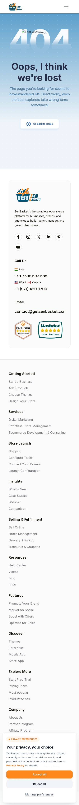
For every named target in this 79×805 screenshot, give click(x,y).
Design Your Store (22, 401)
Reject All (39, 784)
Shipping (15, 451)
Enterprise (16, 648)
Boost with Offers (21, 616)
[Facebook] (18, 236)
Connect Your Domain (25, 464)
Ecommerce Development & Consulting (37, 432)
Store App (16, 661)
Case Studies (18, 496)
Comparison (17, 509)
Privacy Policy (15, 765)
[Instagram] (28, 236)
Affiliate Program (21, 730)
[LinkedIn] (48, 236)
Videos (13, 572)
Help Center (17, 565)
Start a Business (20, 382)
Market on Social (21, 610)
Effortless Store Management (30, 426)
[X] (38, 236)
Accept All (39, 774)
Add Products (19, 388)
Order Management (23, 534)
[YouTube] (18, 247)
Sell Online (16, 527)
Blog (12, 578)
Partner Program (21, 724)
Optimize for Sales (22, 623)
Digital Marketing (21, 419)
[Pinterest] (59, 236)
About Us (16, 717)
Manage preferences (39, 794)
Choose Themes (20, 394)
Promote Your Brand (24, 603)
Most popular (18, 692)
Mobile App (17, 654)
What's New (17, 489)
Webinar (15, 502)
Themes (14, 641)
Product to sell (19, 699)
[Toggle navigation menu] (66, 6)
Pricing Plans (18, 686)
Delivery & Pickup (21, 540)
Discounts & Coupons (24, 547)
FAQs (12, 585)
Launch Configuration (24, 471)
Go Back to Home (43, 123)
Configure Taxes (21, 458)
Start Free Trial (20, 679)
